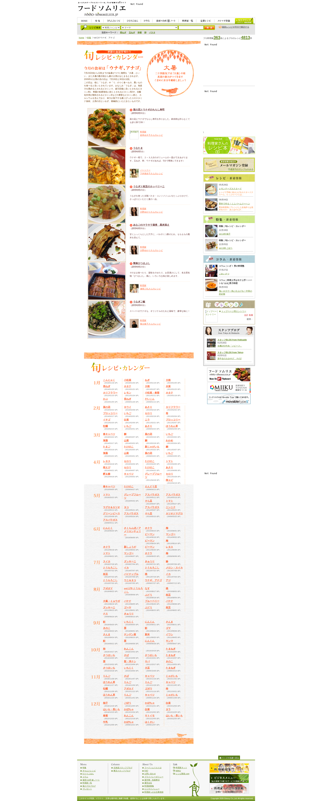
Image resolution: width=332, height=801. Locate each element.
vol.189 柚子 (224, 234)
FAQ (146, 771)
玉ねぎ (132, 32)
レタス (106, 461)
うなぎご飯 (139, 301)
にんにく (108, 528)
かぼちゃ (150, 703)
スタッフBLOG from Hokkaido (232, 340)
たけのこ (129, 446)
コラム (85, 777)
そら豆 (148, 500)
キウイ (127, 407)
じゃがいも (172, 676)
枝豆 (105, 574)
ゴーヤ (127, 607)
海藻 (105, 440)
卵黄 (140, 32)
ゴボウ (148, 688)
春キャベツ (109, 434)
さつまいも (109, 655)
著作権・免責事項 (152, 780)
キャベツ (129, 473)
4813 (245, 37)
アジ (168, 580)
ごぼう (127, 703)
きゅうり (150, 561)
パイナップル (131, 574)
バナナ (127, 601)
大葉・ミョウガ (111, 601)
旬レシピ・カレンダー (113, 56)
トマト (169, 461)
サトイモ (150, 715)
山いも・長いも (111, 709)
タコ (126, 507)
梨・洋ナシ (130, 661)
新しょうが (130, 546)
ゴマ (168, 628)
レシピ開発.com (182, 774)
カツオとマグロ (174, 513)
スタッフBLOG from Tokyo (230, 352)
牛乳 (105, 722)
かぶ (105, 398)
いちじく (129, 621)
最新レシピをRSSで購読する (235, 27)
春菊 (105, 715)
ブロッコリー (110, 413)
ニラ (147, 419)
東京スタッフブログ (122, 771)
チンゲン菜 (130, 634)
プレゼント (87, 789)
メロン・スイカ (174, 567)
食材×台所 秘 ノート (91, 780)
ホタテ (127, 386)
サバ (147, 661)
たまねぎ (171, 648)
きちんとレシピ (89, 771)
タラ (168, 709)
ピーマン (150, 534)
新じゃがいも (152, 446)
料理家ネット (181, 768)
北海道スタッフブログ (122, 768)
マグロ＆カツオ (111, 507)
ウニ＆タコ (130, 580)
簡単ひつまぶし (141, 263)
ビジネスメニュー (152, 789)
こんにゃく (109, 380)
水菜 (168, 386)
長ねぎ (123, 32)
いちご (127, 413)
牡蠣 (105, 426)
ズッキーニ (130, 561)
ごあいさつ (224, 274)
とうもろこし (110, 567)
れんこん (129, 648)
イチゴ (106, 419)
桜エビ (169, 480)
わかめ (169, 440)
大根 (168, 380)
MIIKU (178, 771)
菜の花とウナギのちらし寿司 (149, 109)
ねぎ (147, 380)
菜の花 (106, 407)
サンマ (169, 640)
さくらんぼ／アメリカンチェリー (132, 531)
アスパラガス (152, 494)
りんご (106, 676)
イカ (126, 567)
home (81, 38)
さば (126, 655)
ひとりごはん (88, 774)
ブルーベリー (152, 601)
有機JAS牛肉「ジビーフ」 (230, 346)
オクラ (148, 528)
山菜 (126, 440)
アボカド (129, 688)
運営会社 (148, 783)
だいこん (150, 398)
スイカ (106, 561)
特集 (89, 38)
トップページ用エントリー (233, 311)
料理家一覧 (87, 783)
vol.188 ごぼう (226, 248)
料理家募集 (149, 786)
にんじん (150, 621)
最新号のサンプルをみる (241, 169)
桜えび (106, 467)
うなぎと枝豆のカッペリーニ (149, 186)
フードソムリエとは (153, 768)
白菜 (126, 419)
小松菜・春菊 (152, 392)
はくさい (150, 722)
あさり (148, 407)
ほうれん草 (172, 426)
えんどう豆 (151, 486)
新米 (147, 634)
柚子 (105, 703)
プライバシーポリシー (153, 777)
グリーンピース (111, 513)
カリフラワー (110, 392)
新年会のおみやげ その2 (230, 358)
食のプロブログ (89, 786)
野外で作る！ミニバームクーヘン (234, 203)
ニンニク (171, 507)
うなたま (138, 148)
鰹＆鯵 (106, 473)
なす (147, 588)
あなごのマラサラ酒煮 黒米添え (151, 224)
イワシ (169, 634)
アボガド (108, 588)
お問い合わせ (150, 774)
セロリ (148, 413)
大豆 (147, 667)
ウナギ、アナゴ (153, 580)
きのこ (106, 628)
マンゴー (171, 534)
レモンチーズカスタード (230, 188)
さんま (169, 621)
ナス (105, 613)
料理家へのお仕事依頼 (153, 792)
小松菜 (127, 380)
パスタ (152, 32)
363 (217, 37)
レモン (127, 392)
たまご (106, 446)
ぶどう (148, 594)
